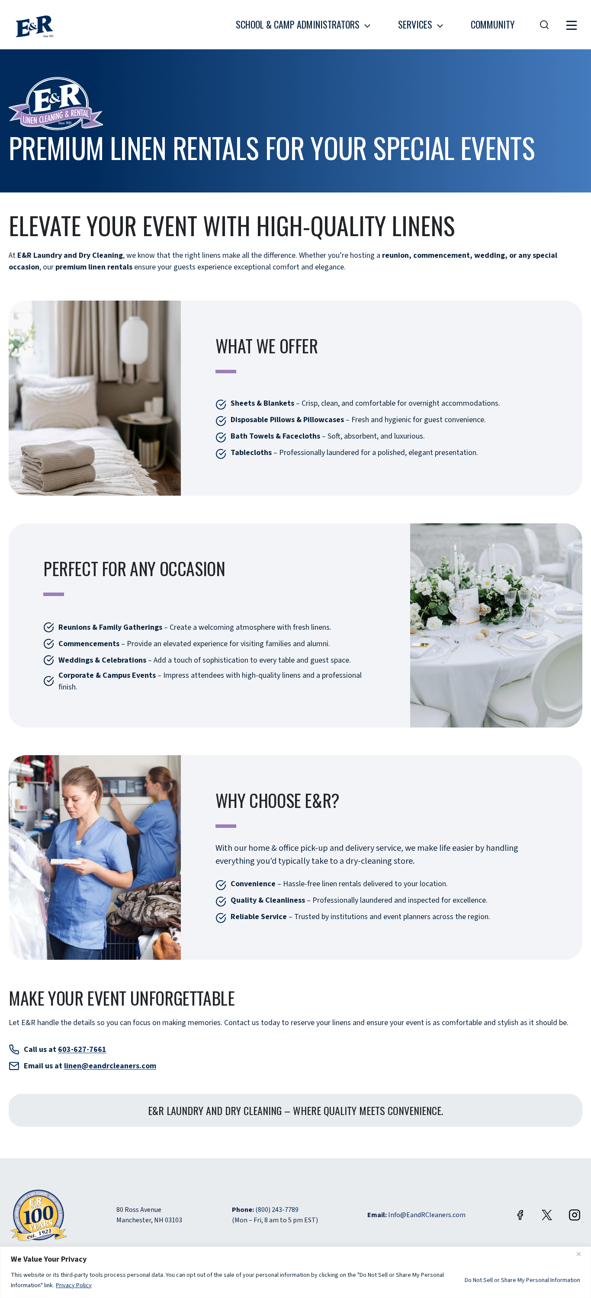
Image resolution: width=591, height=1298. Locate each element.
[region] (295, 1272)
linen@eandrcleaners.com (110, 1066)
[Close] (582, 1254)
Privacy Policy (74, 1285)
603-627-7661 (82, 1049)
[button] (571, 24)
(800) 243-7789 (277, 1210)
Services (415, 24)
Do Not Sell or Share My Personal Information (522, 1280)
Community (492, 24)
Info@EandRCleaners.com (427, 1215)
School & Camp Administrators (298, 24)
